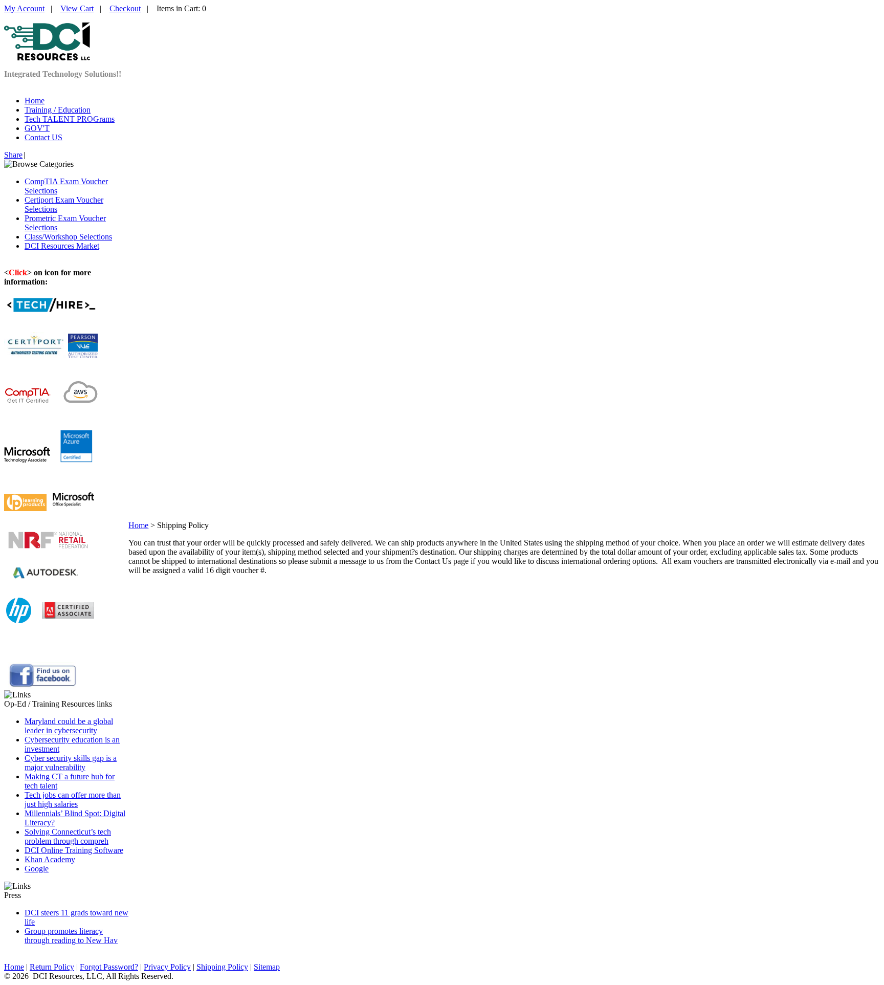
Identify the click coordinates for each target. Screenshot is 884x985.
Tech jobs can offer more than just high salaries (73, 799)
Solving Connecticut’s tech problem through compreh (68, 836)
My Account (24, 8)
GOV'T (37, 128)
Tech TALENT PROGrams (70, 119)
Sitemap (267, 966)
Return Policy (52, 966)
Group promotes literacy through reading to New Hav (71, 936)
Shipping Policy (222, 966)
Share (13, 154)
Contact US (43, 137)
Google (37, 868)
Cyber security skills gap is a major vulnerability (71, 763)
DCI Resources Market (62, 246)
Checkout (125, 8)
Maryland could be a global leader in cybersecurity (69, 726)
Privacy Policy (167, 966)
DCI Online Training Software (74, 850)
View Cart (77, 8)
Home (35, 100)
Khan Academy (50, 859)
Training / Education (58, 109)
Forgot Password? (109, 966)
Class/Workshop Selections (68, 236)
